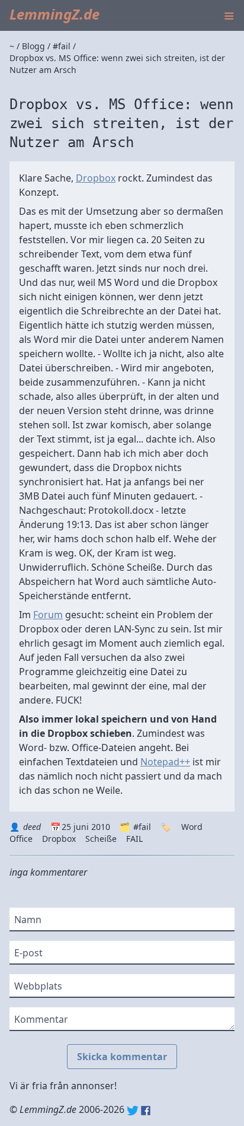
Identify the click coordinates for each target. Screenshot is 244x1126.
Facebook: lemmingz (145, 1110)
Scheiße (101, 838)
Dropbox (95, 178)
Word (192, 826)
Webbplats (38, 986)
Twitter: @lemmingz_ (133, 1110)
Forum (48, 614)
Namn (27, 919)
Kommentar (41, 1019)
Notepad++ (165, 761)
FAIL (134, 838)
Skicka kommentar (122, 1056)
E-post (28, 952)
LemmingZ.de (54, 14)
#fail (142, 826)
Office (21, 838)
